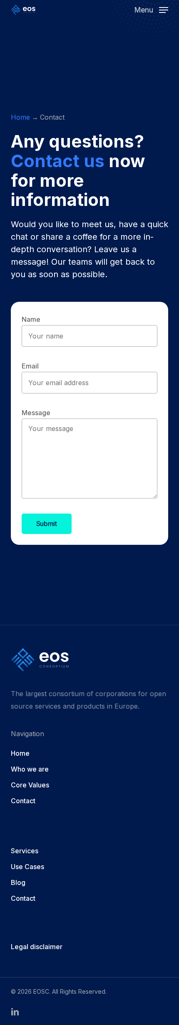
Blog (18, 882)
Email (30, 366)
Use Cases (27, 866)
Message (36, 412)
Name (31, 319)
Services (24, 851)
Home (20, 117)
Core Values (30, 785)
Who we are (30, 769)
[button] (151, 9)
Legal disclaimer (36, 946)
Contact (23, 801)
